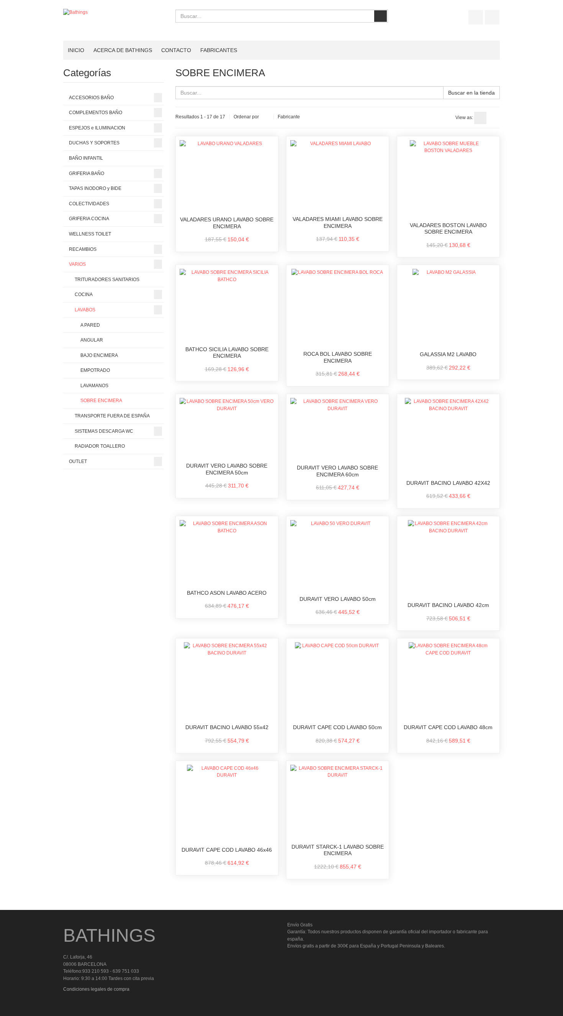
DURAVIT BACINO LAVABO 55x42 (226, 727)
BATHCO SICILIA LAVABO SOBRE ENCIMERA (226, 352)
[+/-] (266, 117)
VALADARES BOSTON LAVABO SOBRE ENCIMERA (448, 228)
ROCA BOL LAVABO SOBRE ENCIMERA (337, 357)
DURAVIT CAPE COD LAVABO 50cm (337, 727)
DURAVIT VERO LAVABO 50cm (338, 599)
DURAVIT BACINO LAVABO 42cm (448, 605)
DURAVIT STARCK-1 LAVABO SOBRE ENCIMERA (337, 850)
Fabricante (289, 116)
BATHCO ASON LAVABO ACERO (227, 593)
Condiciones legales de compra (96, 989)
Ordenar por (246, 116)
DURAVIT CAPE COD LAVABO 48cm (448, 727)
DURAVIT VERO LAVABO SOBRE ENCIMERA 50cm (226, 469)
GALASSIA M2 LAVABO (448, 354)
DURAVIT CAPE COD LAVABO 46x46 (227, 850)
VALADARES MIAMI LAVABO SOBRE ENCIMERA (338, 222)
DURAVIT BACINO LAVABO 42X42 (448, 483)
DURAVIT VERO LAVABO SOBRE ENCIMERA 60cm (337, 471)
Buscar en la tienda (471, 93)
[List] (494, 118)
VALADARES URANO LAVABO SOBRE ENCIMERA (226, 222)
